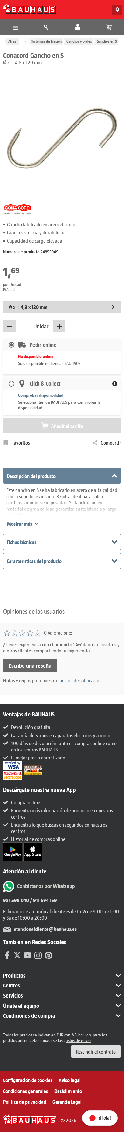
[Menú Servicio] (46, 27)
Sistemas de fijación (46, 41)
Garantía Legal (67, 1102)
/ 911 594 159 (43, 900)
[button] (62, 975)
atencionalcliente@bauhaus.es (45, 929)
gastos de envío (77, 1040)
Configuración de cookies (27, 1080)
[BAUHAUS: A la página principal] (29, 8)
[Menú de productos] (15, 27)
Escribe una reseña (30, 665)
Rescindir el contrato (96, 1052)
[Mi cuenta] (77, 27)
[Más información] (115, 384)
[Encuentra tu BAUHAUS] (117, 10)
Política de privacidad (24, 1102)
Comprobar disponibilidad (40, 395)
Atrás (12, 41)
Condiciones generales (25, 1091)
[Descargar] (13, 851)
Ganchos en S (107, 41)
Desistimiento (68, 1091)
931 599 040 (16, 900)
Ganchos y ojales (79, 41)
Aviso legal (70, 1080)
